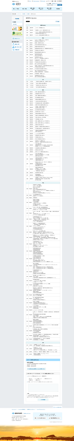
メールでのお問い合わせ (41, 418)
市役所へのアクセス (27, 413)
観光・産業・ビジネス (49, 9)
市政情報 (58, 8)
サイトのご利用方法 (21, 409)
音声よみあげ (43, 1)
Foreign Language (36, 1)
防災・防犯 (24, 8)
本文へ (30, 1)
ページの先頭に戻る (58, 407)
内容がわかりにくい (48, 378)
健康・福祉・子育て (32, 9)
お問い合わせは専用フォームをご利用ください (37, 368)
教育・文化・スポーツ (41, 9)
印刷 (58, 21)
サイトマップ (59, 3)
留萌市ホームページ (15, 1)
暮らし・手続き (16, 8)
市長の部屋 (14, 24)
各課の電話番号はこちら (55, 418)
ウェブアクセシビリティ (41, 409)
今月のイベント (17, 38)
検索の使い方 (54, 3)
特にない (31, 378)
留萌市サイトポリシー (31, 409)
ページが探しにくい (38, 378)
